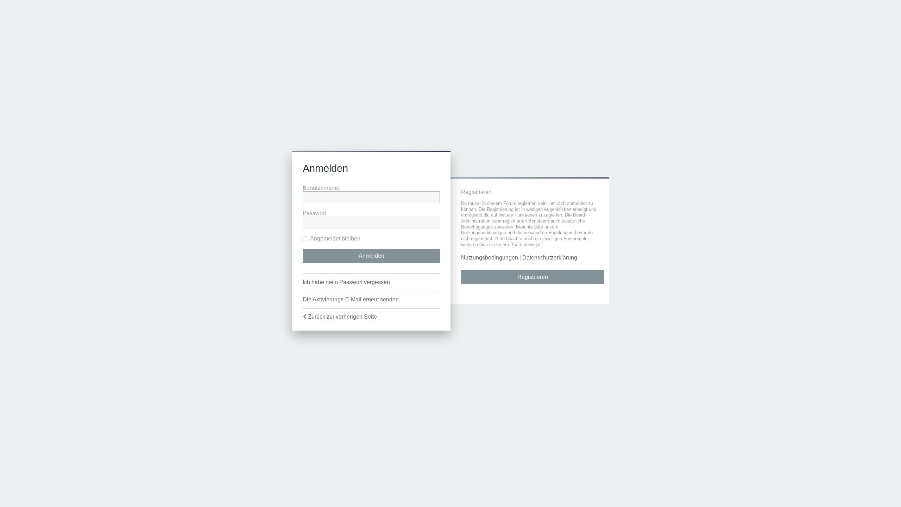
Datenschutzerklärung (549, 258)
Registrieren (532, 277)
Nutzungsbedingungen (489, 258)
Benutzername (321, 188)
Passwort (314, 213)
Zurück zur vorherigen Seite (342, 317)
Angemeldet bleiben (334, 239)
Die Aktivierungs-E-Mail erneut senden (351, 299)
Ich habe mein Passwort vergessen (346, 282)
